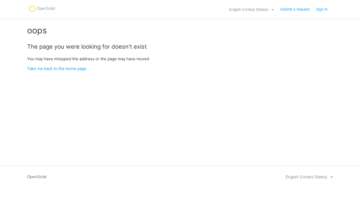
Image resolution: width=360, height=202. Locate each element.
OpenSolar (37, 176)
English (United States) (249, 9)
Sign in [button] (322, 9)
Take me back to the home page (56, 68)
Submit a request (295, 9)
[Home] (42, 11)
